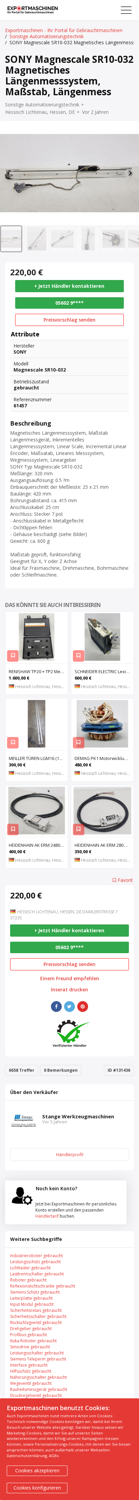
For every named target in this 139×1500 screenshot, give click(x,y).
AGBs (54, 1455)
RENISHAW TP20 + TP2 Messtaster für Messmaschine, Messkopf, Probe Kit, (38, 671)
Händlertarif (47, 1216)
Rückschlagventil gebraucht (36, 1322)
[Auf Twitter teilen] (69, 1006)
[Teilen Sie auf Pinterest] (82, 1006)
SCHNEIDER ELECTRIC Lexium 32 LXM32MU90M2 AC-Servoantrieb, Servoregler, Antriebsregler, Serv (104, 671)
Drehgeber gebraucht (31, 1328)
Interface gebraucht (29, 1365)
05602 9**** (69, 303)
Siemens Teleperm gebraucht (38, 1359)
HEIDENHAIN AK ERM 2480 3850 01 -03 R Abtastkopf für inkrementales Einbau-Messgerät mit (38, 845)
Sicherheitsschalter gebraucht (38, 1316)
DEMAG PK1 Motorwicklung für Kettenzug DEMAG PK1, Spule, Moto (104, 758)
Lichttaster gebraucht (30, 1268)
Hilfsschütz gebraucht (30, 1371)
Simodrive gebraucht (30, 1347)
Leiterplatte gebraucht (31, 1298)
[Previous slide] (9, 173)
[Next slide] (129, 173)
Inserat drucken (69, 990)
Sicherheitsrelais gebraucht (36, 1310)
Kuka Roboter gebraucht (33, 1341)
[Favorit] (13, 656)
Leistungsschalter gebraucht (37, 1353)
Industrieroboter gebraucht (36, 1256)
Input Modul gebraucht (32, 1304)
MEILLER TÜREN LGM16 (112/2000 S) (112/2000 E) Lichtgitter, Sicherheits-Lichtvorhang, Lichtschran (38, 758)
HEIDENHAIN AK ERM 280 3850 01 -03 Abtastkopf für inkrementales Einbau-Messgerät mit (104, 845)
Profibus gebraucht (28, 1335)
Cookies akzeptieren (37, 1470)
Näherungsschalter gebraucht (38, 1377)
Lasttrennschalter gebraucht (37, 1274)
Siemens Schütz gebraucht (35, 1292)
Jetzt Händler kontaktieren (70, 286)
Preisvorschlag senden (69, 319)
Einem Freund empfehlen (69, 978)
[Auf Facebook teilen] (56, 1006)
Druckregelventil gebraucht (36, 1395)
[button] (11, 238)
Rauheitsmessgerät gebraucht (38, 1389)
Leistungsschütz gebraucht (35, 1262)
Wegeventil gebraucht (31, 1383)
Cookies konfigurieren (37, 1487)
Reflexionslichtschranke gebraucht (42, 1286)
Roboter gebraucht (28, 1280)
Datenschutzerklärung (27, 1455)
